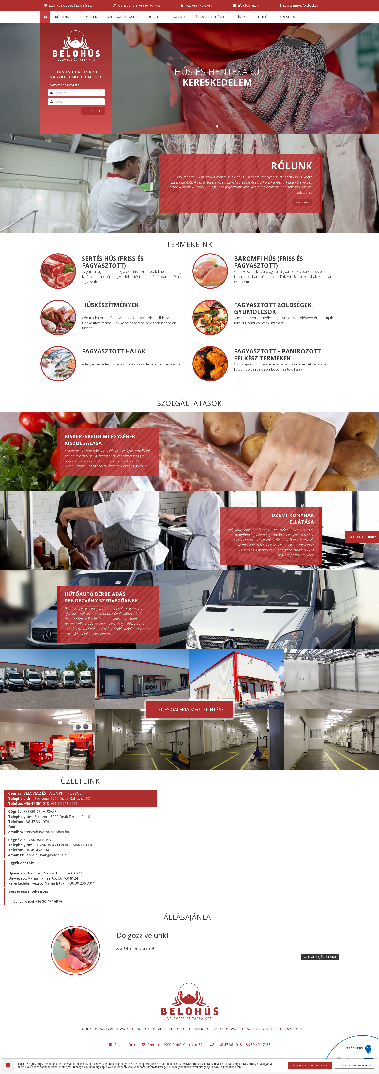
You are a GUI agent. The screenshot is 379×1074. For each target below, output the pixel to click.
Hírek (240, 17)
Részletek (302, 202)
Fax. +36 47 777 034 (198, 5)
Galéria (179, 17)
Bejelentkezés (93, 111)
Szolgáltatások (122, 17)
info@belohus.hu (248, 5)
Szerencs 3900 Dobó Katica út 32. (70, 5)
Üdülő (261, 17)
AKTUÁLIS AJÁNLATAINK (320, 957)
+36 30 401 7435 (149, 5)
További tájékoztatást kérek (354, 1065)
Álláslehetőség (211, 17)
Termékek (88, 17)
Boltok (155, 17)
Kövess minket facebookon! (300, 5)
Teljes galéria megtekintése (189, 709)
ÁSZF (234, 1029)
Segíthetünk (124, 1044)
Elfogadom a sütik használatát (310, 1065)
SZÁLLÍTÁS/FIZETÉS (261, 1029)
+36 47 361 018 (127, 5)
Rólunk (62, 17)
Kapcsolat (287, 17)
